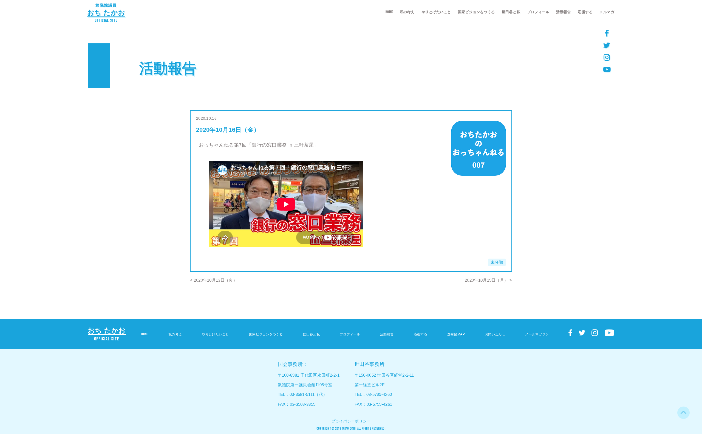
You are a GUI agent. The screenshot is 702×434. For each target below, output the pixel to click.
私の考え (407, 12)
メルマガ (606, 12)
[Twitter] (606, 45)
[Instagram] (606, 57)
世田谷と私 (511, 12)
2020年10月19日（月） (486, 280)
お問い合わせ (495, 334)
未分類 (497, 262)
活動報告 (563, 12)
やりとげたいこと (436, 12)
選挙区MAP (456, 334)
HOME (389, 12)
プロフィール (538, 12)
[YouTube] (606, 69)
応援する (585, 12)
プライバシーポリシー (351, 421)
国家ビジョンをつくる (476, 12)
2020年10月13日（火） (215, 280)
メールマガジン (537, 334)
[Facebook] (606, 32)
